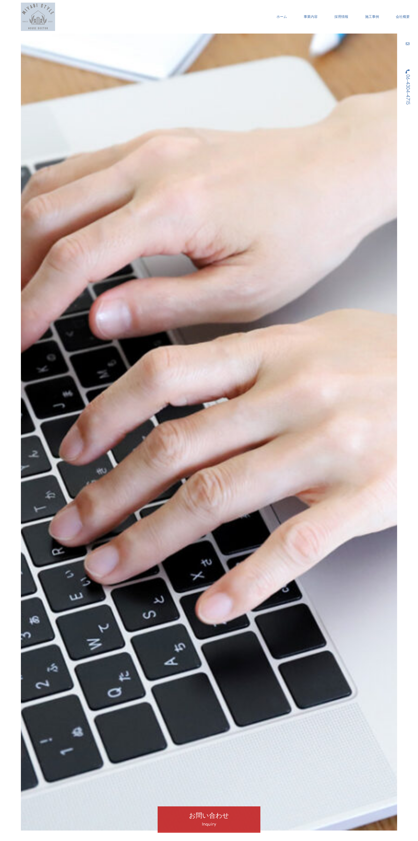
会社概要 (403, 17)
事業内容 (311, 17)
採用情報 (341, 17)
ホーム (281, 17)
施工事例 (372, 17)
